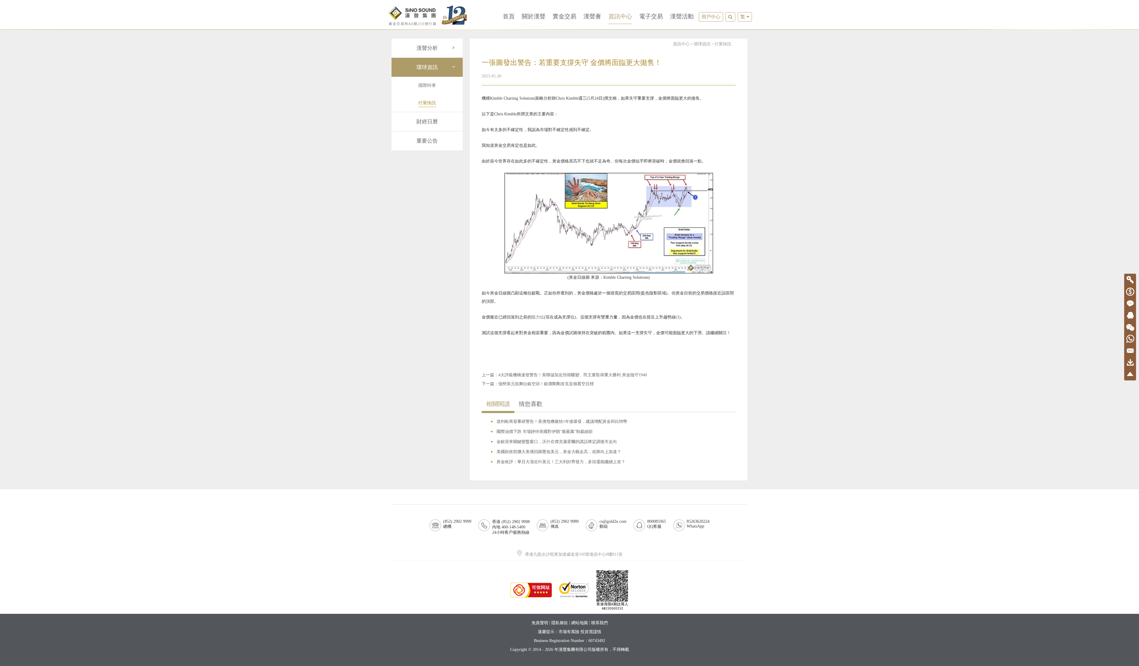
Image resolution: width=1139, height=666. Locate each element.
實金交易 (564, 16)
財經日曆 (427, 122)
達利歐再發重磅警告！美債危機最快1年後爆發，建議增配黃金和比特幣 (562, 421)
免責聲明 (540, 623)
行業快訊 (723, 44)
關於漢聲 (533, 16)
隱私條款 (559, 623)
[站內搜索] (730, 17)
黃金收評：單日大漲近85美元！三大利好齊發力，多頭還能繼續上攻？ (561, 462)
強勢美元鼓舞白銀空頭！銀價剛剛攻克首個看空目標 (546, 384)
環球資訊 (427, 67)
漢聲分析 (427, 48)
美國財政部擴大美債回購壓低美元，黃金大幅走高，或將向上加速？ (559, 452)
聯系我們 (599, 623)
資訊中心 (620, 16)
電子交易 (651, 16)
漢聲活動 (682, 16)
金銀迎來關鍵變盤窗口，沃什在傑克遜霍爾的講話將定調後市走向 (557, 441)
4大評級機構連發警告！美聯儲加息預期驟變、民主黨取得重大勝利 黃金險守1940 (572, 375)
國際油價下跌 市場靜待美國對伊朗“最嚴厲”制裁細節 (545, 431)
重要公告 (427, 141)
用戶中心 (710, 16)
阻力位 (538, 317)
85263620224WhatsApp (698, 523)
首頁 (509, 16)
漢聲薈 (592, 16)
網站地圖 (579, 623)
